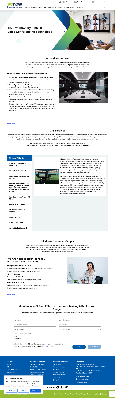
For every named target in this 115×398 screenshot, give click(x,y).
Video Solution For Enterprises (33, 7)
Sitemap (104, 394)
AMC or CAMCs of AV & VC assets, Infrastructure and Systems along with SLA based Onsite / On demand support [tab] (19, 187)
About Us (69, 2)
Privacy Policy (49, 346)
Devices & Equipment (37, 375)
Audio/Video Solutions (37, 372)
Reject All (23, 390)
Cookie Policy (58, 394)
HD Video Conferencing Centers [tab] (18, 211)
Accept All (35, 390)
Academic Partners (59, 367)
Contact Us (79, 7)
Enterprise (56, 369)
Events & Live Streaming (38, 369)
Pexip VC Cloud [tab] (14, 217)
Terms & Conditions (93, 394)
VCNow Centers (69, 7)
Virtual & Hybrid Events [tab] (17, 204)
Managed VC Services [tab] (17, 158)
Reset (79, 347)
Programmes (57, 364)
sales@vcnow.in (82, 382)
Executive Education (100, 2)
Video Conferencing (83, 2)
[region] (23, 384)
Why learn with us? (59, 375)
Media (60, 7)
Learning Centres (58, 372)
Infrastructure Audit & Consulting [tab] (17, 164)
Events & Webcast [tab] (16, 223)
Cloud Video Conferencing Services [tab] (19, 177)
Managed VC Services (37, 364)
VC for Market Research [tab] (18, 228)
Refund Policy (80, 394)
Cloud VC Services (36, 367)
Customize (12, 390)
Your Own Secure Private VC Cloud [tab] (19, 198)
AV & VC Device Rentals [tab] (18, 171)
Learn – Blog (57, 377)
